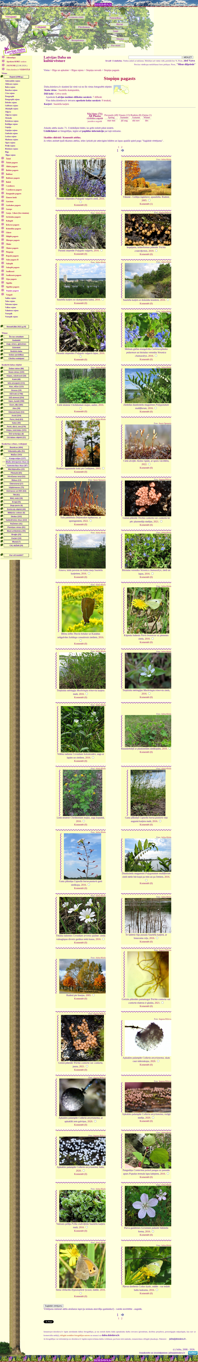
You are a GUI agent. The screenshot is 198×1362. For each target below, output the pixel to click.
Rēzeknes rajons (11, 149)
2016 (101, 198)
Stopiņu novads (93, 70)
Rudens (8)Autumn (136, 116)
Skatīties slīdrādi (52, 137)
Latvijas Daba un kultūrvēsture (57, 59)
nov (138, 120)
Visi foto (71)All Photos (95, 115)
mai (113, 120)
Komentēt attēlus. (72, 137)
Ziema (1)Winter (147, 116)
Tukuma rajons (11, 304)
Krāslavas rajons (12, 121)
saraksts (16, 62)
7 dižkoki (97, 97)
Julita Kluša (101, 158)
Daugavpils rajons (12, 99)
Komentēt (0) (80, 205)
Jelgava (8, 112)
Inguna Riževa (165, 213)
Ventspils (8, 314)
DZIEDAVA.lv (103, 4)
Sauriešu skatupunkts (68, 90)
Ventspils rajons (11, 317)
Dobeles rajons (11, 102)
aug (126, 120)
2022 (144, 464)
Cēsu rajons (10, 93)
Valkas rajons (10, 307)
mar (109, 120)
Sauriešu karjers (61, 104)
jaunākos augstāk (95, 121)
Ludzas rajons (11, 136)
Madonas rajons (11, 140)
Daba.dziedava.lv (18, 70)
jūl (122, 120)
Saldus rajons (10, 298)
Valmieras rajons (12, 310)
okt (133, 120)
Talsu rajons (10, 301)
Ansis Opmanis (165, 423)
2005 (144, 200)
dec (146, 120)
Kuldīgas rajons (11, 124)
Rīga (7, 152)
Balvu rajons (10, 87)
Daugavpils (9, 96)
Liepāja (8, 127)
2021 (155, 521)
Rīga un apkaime (60, 70)
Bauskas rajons (11, 90)
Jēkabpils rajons (11, 109)
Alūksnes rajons (11, 84)
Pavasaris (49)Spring (111, 116)
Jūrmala (8, 118)
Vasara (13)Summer (124, 116)
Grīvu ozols (61, 93)
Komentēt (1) (146, 204)
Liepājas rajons (11, 130)
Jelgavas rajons (11, 115)
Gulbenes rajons (11, 106)
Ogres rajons (10, 143)
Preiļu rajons (10, 146)
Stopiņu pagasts (111, 70)
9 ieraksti (106, 100)
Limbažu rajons (11, 133)
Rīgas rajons (11, 155)
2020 (152, 1061)
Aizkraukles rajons (12, 81)
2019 (150, 251)
